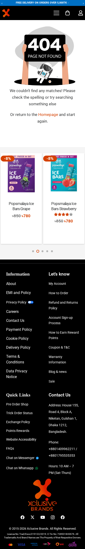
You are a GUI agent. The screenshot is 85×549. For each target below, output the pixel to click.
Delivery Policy (18, 347)
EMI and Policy (18, 292)
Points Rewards (17, 431)
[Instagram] (52, 517)
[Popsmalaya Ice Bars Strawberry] (63, 173)
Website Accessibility (21, 439)
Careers (12, 311)
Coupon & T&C (59, 347)
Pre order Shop (17, 404)
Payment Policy (19, 329)
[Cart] (67, 13)
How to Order (58, 293)
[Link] (80, 13)
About (11, 283)
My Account (57, 283)
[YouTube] (43, 517)
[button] (56, 13)
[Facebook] (22, 517)
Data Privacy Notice (16, 374)
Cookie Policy (17, 338)
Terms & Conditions (15, 359)
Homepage (48, 114)
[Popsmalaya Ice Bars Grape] (21, 173)
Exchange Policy (18, 422)
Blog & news (58, 372)
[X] (32, 517)
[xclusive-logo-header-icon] (15, 13)
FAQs (10, 448)
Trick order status (19, 413)
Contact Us (15, 320)
